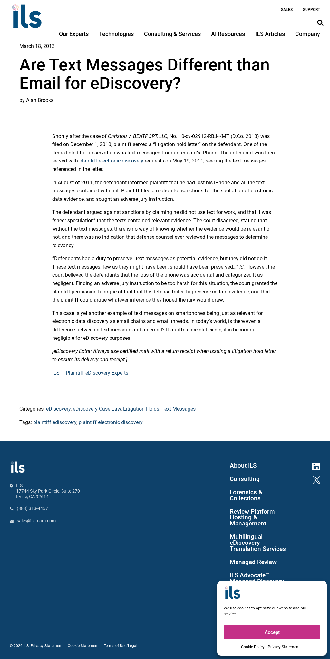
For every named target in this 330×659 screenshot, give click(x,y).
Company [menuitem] (307, 34)
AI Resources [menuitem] (228, 34)
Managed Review (253, 562)
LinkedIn (318, 465)
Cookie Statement (83, 646)
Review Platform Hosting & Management (252, 517)
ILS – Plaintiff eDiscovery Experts (90, 373)
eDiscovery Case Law (97, 409)
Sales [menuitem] (287, 9)
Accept (272, 632)
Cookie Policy (253, 647)
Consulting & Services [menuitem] (172, 34)
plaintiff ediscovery (54, 422)
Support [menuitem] (311, 9)
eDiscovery (58, 409)
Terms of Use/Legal (120, 646)
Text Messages (178, 409)
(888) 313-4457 (32, 508)
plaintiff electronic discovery (111, 161)
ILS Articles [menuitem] (270, 34)
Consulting (245, 479)
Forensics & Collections (246, 495)
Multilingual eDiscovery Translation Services (258, 542)
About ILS (243, 465)
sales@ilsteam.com (36, 520)
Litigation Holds (141, 409)
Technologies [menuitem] (116, 34)
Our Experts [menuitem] (74, 34)
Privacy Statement (284, 647)
